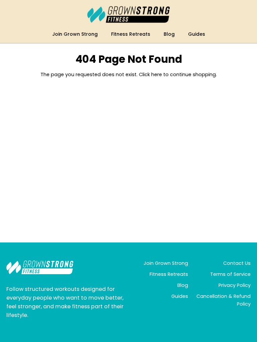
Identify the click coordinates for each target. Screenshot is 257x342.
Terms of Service (230, 274)
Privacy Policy (235, 285)
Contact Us (237, 263)
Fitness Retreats (169, 274)
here (156, 74)
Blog (182, 285)
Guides (179, 296)
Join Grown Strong (166, 263)
